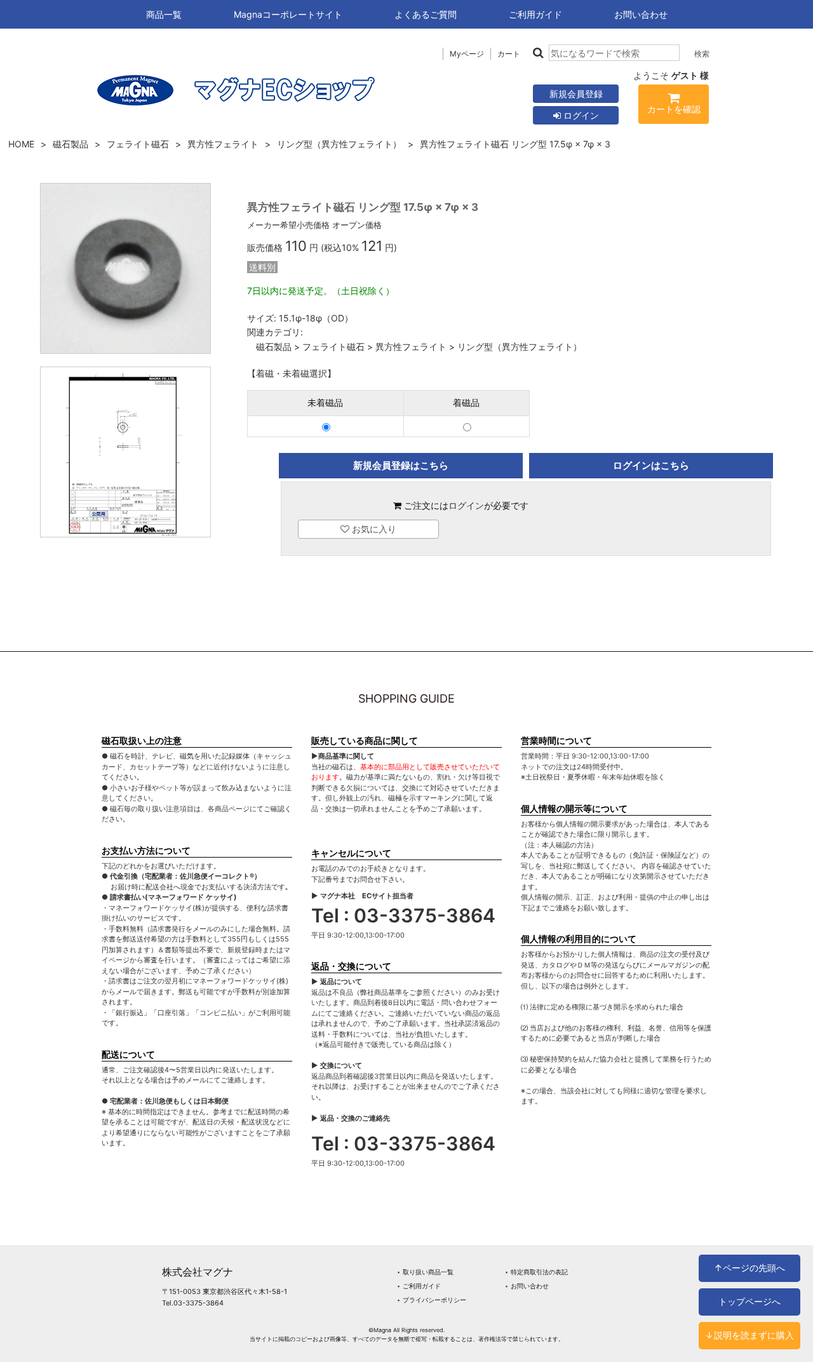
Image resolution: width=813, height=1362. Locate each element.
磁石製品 (70, 143)
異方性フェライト (223, 143)
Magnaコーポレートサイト (288, 14)
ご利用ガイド (535, 14)
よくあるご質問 (425, 14)
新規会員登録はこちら (400, 465)
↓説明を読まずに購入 (749, 1335)
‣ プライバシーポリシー (431, 1300)
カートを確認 (674, 109)
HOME (21, 143)
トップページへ (749, 1301)
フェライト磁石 (138, 143)
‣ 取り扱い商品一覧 (425, 1272)
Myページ (467, 53)
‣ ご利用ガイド (419, 1286)
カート (508, 53)
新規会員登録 (576, 93)
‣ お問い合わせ (527, 1286)
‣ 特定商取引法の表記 (536, 1272)
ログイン (580, 115)
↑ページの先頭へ (749, 1267)
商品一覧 (164, 14)
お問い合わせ (641, 14)
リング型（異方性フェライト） (339, 143)
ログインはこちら (651, 465)
